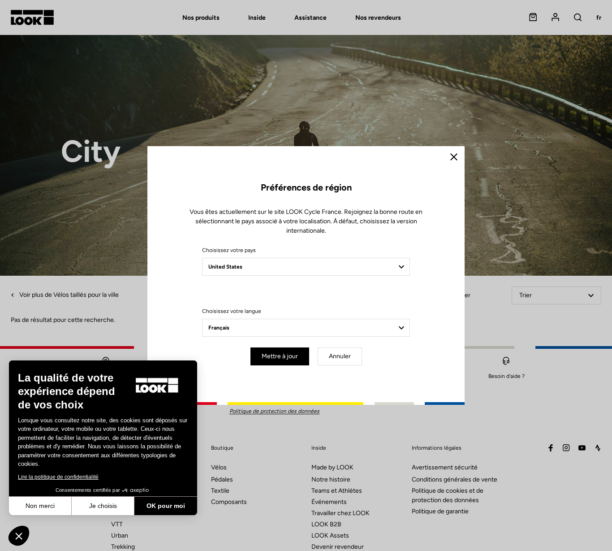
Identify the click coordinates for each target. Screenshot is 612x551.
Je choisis (103, 505)
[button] (19, 536)
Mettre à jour (280, 356)
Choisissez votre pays (229, 250)
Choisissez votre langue (231, 311)
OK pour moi (166, 505)
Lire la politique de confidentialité (58, 477)
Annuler (340, 356)
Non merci (40, 505)
